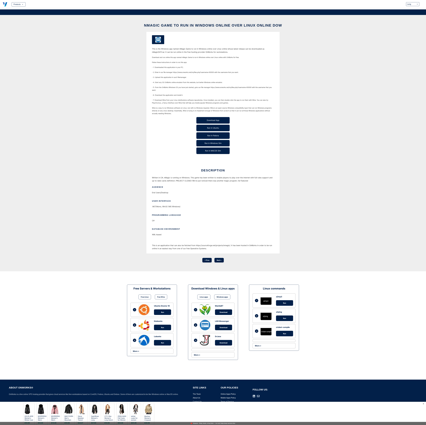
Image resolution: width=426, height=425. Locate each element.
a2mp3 (279, 297)
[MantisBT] (205, 309)
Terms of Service (227, 402)
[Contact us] (258, 396)
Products (17, 4)
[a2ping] (266, 315)
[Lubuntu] (144, 340)
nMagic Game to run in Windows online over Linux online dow (213, 25)
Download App (213, 120)
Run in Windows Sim (213, 143)
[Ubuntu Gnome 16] (144, 309)
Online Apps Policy (228, 394)
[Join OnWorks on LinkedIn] (254, 396)
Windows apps (222, 297)
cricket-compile (283, 327)
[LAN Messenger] (205, 325)
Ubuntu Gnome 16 (162, 306)
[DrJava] (205, 340)
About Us (196, 398)
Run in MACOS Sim (213, 151)
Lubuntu (157, 336)
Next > (219, 260)
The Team (197, 394)
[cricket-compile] (266, 331)
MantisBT (219, 306)
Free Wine (161, 297)
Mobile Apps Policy (228, 398)
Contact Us (197, 402)
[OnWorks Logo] (5, 4)
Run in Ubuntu (213, 128)
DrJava (218, 336)
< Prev (207, 260)
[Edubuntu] (144, 325)
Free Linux (145, 297)
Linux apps (204, 297)
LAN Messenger (222, 321)
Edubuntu (158, 321)
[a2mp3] (266, 300)
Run (162, 312)
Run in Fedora (213, 135)
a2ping (279, 312)
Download (223, 312)
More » (136, 351)
